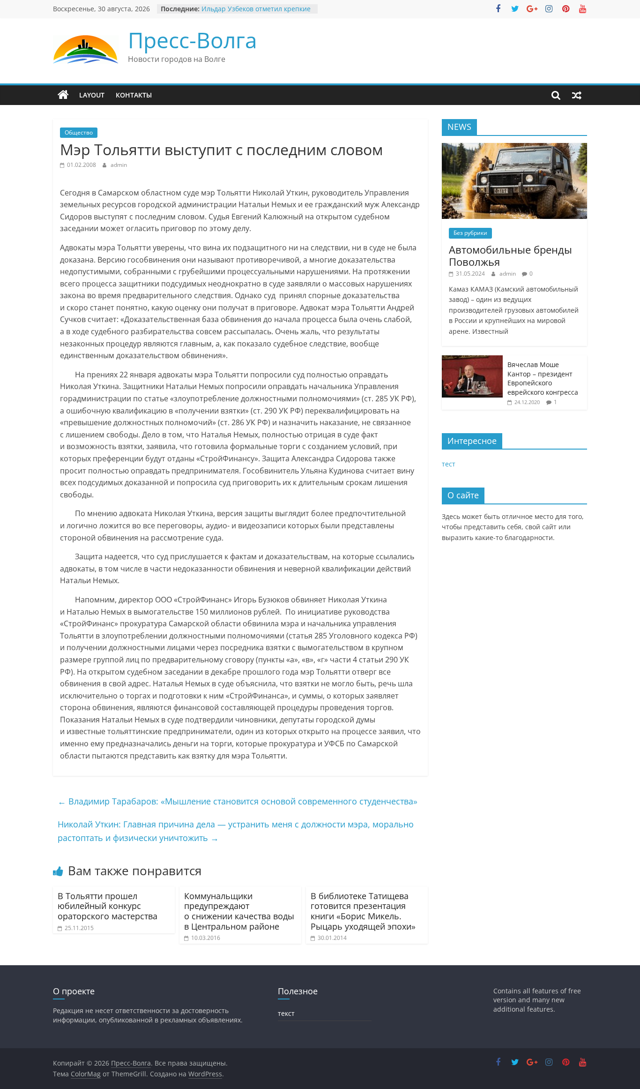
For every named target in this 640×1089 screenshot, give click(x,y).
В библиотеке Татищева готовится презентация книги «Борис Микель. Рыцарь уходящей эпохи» (363, 911)
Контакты (134, 94)
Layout (91, 94)
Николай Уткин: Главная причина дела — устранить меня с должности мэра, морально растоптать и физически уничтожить (236, 831)
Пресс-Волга (192, 39)
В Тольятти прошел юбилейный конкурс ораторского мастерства (107, 906)
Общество (79, 132)
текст (286, 1013)
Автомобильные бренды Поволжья (510, 255)
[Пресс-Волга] (63, 95)
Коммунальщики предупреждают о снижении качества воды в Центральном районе (239, 911)
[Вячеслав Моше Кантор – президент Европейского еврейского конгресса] (472, 360)
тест (448, 463)
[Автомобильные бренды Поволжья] (514, 147)
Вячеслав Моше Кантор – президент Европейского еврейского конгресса (542, 378)
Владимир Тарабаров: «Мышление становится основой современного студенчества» (237, 801)
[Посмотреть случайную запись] (576, 95)
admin (119, 165)
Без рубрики (470, 233)
